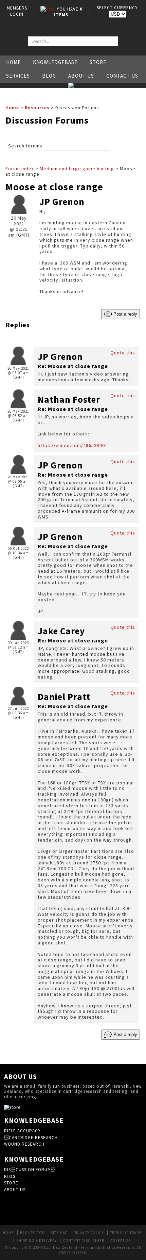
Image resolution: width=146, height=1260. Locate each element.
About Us (81, 76)
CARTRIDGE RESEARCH (31, 1138)
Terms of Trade (126, 1232)
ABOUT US (14, 1190)
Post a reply (124, 313)
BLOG (10, 1176)
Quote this (122, 353)
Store (98, 62)
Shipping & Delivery (36, 1240)
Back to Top (32, 1232)
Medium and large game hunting (77, 168)
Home (13, 62)
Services (18, 76)
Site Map (59, 1232)
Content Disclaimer (83, 1240)
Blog (49, 76)
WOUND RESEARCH (24, 1144)
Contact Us (122, 76)
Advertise (120, 1240)
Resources (37, 108)
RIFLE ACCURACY (22, 1131)
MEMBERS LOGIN (17, 11)
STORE (11, 1183)
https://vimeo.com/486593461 (73, 445)
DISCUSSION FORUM (30, 1170)
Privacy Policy (89, 1232)
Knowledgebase (55, 62)
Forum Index (19, 168)
